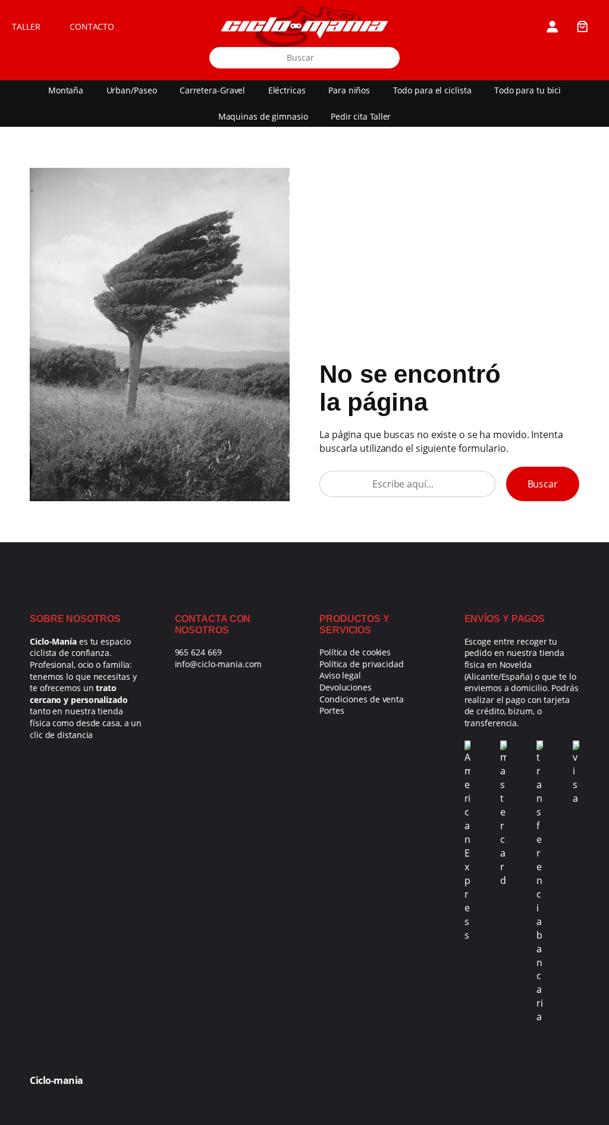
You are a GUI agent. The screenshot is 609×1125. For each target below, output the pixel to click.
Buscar (543, 483)
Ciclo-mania (56, 1080)
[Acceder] (552, 26)
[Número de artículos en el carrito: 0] (582, 26)
